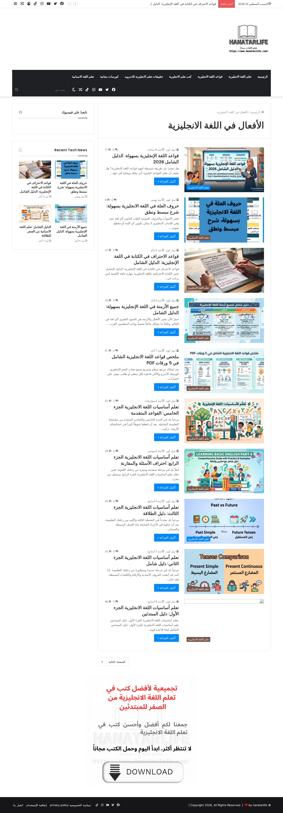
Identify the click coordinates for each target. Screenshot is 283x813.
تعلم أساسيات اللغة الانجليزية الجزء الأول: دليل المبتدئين (146, 610)
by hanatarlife (258, 805)
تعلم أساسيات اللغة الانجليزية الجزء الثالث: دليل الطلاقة (146, 510)
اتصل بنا (18, 805)
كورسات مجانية (109, 76)
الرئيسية (263, 76)
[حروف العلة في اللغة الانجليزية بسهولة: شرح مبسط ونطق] (71, 170)
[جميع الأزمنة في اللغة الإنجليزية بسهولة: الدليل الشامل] (71, 214)
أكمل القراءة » (166, 181)
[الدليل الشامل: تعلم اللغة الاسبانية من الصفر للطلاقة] (35, 214)
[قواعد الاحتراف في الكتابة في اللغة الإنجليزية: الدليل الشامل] (35, 170)
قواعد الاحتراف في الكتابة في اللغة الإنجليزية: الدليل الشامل (179, 4)
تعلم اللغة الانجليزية (240, 76)
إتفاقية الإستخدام (36, 805)
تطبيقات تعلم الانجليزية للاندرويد (144, 76)
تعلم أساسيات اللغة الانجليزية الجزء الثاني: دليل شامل (146, 560)
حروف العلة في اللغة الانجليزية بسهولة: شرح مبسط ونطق (72, 187)
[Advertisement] (97, 33)
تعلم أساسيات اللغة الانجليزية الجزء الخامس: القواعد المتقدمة (146, 410)
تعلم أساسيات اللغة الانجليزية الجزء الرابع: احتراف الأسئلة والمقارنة (146, 460)
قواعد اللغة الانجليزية (210, 76)
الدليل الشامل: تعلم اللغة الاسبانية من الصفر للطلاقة (35, 231)
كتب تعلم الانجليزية (180, 76)
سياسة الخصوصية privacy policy (70, 805)
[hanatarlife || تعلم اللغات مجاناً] (249, 39)
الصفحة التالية (117, 662)
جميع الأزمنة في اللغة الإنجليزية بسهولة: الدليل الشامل (71, 231)
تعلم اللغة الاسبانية (83, 76)
